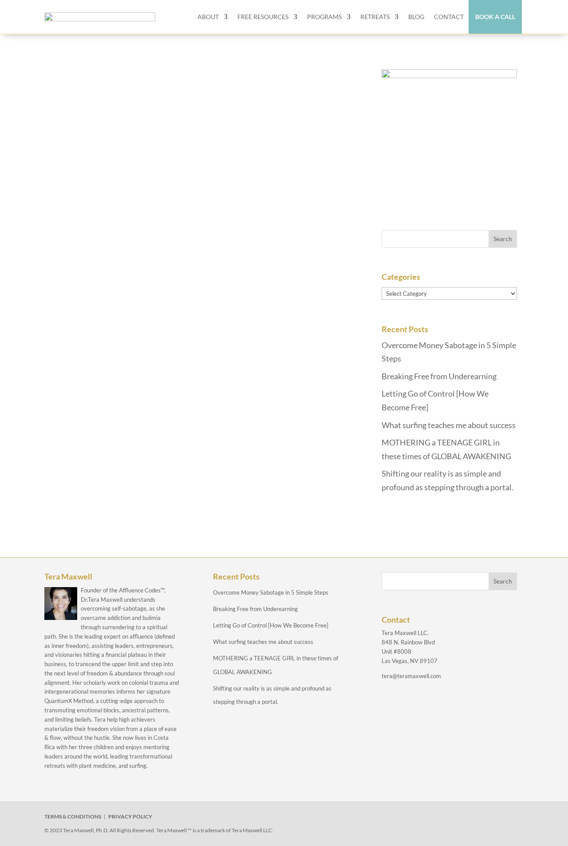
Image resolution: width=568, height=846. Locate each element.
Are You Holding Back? (111, 83)
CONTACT (449, 16)
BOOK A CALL (495, 16)
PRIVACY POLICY (130, 816)
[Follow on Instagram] (435, 818)
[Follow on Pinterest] (476, 818)
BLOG (416, 16)
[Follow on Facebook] (395, 818)
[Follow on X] (415, 818)
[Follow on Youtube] (456, 818)
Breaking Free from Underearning (439, 376)
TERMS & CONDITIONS (72, 816)
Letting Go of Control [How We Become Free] (270, 625)
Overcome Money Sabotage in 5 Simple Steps (270, 592)
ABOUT (208, 16)
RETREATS (375, 16)
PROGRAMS (324, 16)
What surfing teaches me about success (449, 425)
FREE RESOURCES (262, 16)
